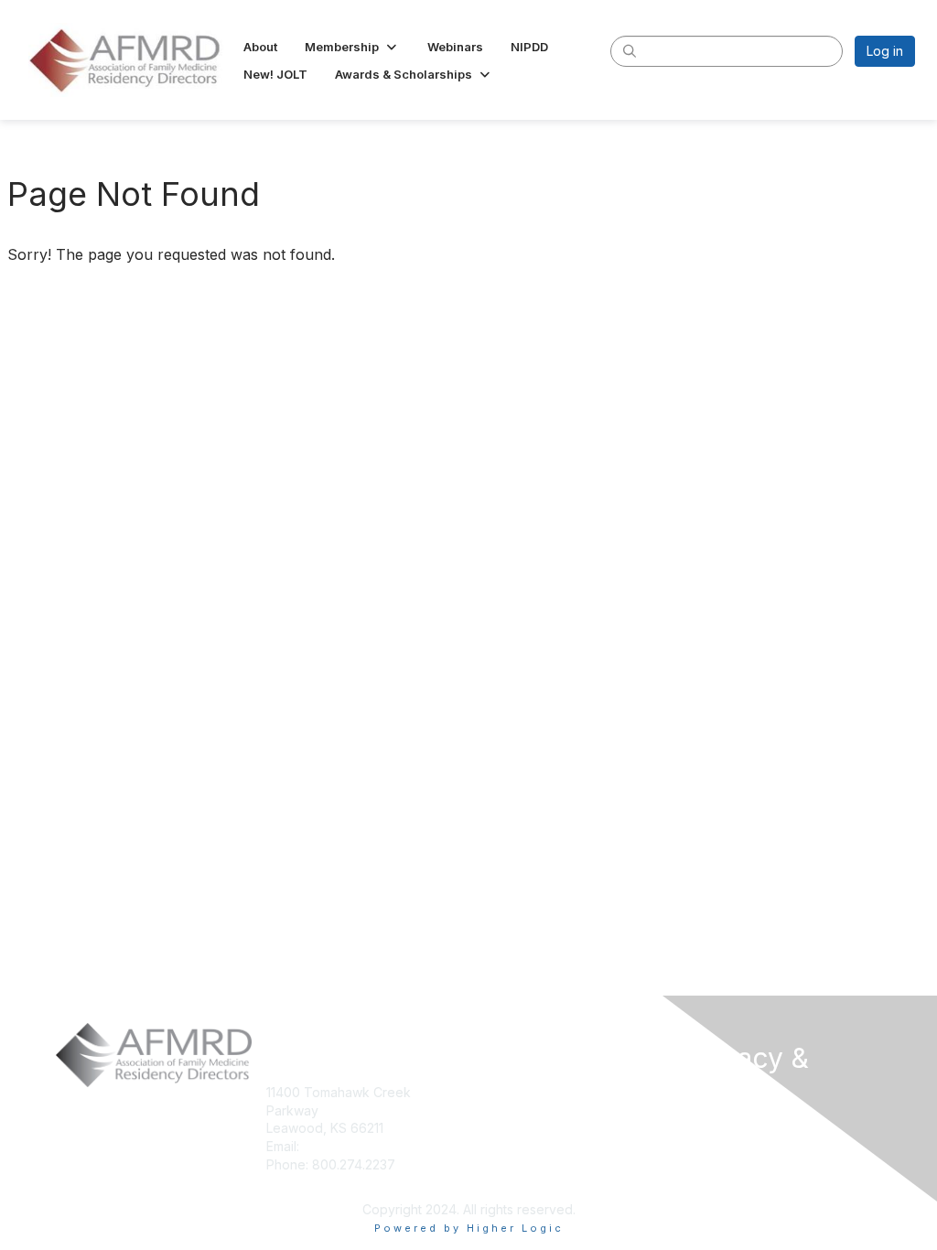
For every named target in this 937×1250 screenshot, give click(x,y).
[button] (352, 46)
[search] (629, 50)
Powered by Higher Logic (469, 1228)
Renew (497, 1110)
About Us (715, 1125)
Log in (885, 51)
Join (488, 1092)
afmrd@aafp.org (352, 1146)
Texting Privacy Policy (755, 1181)
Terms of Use (729, 1154)
